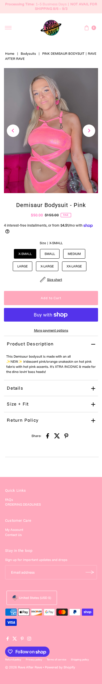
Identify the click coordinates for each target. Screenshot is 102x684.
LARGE (22, 266)
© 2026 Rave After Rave (23, 667)
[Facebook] (8, 639)
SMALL (49, 254)
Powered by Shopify (60, 667)
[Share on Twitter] (57, 435)
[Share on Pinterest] (66, 435)
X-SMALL (25, 254)
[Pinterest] (22, 639)
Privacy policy (34, 659)
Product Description (30, 344)
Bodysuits (28, 53)
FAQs (9, 499)
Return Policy (23, 420)
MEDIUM (74, 254)
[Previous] (13, 130)
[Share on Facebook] (47, 435)
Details (15, 388)
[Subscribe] (90, 572)
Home (9, 53)
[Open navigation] (8, 28)
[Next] (89, 130)
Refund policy (13, 659)
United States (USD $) (35, 598)
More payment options (51, 330)
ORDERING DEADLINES (23, 504)
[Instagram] (29, 639)
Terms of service (56, 659)
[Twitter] (14, 639)
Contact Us (13, 535)
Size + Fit (18, 404)
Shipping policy (80, 659)
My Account (14, 529)
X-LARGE (47, 266)
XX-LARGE (74, 266)
